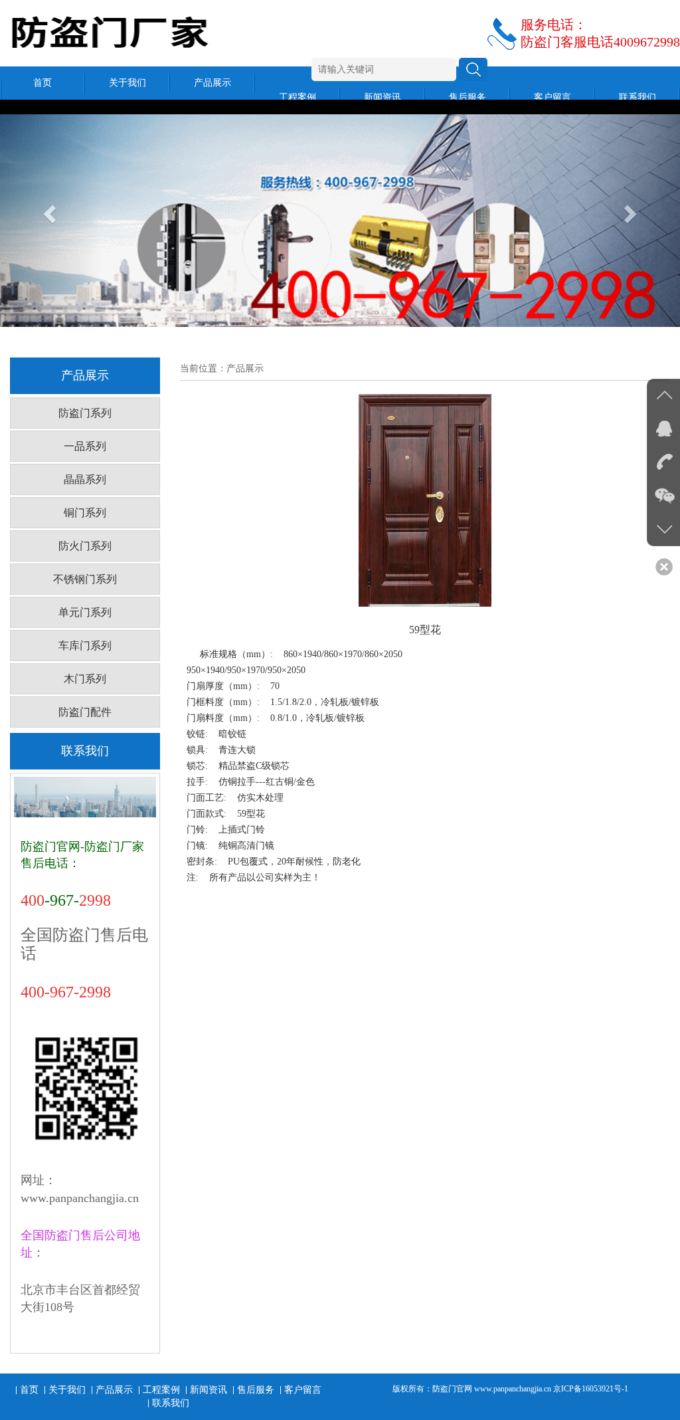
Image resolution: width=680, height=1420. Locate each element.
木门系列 (85, 678)
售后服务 (467, 97)
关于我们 (127, 83)
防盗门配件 (85, 712)
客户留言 (552, 97)
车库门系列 (85, 645)
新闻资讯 (382, 97)
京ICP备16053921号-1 (590, 1388)
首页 (42, 83)
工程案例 (297, 97)
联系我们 (637, 97)
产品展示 (212, 83)
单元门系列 (85, 612)
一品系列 (85, 446)
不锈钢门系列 (85, 579)
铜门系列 (85, 512)
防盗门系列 (85, 413)
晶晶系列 (85, 479)
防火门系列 (85, 546)
